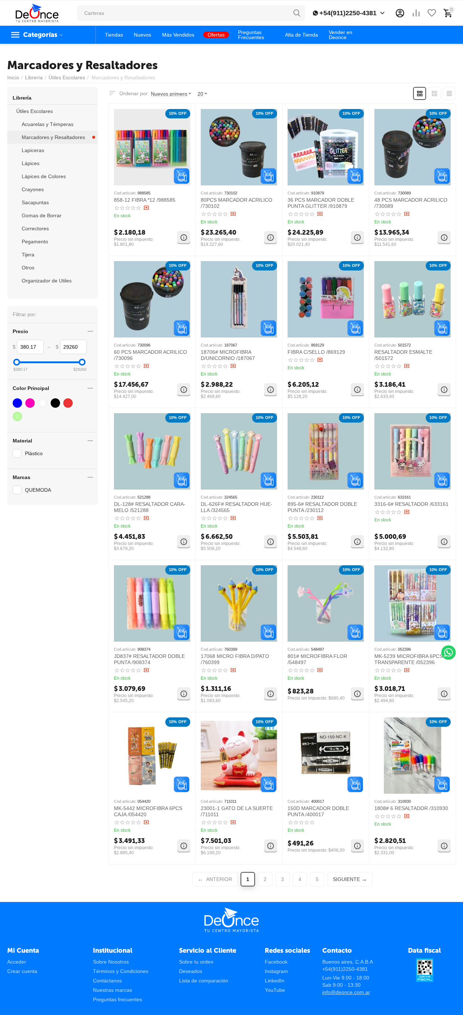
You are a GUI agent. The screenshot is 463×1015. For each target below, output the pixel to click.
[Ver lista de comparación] (416, 13)
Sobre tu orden (196, 962)
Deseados (190, 971)
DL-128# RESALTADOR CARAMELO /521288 (150, 507)
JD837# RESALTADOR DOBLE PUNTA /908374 (149, 659)
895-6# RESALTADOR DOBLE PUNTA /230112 (322, 507)
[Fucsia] (31, 403)
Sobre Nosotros (111, 962)
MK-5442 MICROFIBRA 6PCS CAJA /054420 (148, 811)
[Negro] (56, 403)
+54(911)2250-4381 (348, 13)
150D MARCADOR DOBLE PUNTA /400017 (318, 811)
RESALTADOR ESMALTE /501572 (403, 355)
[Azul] (18, 403)
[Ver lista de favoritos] (432, 13)
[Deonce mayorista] (37, 13)
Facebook (276, 962)
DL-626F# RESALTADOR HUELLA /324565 (236, 507)
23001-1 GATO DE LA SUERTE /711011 (237, 811)
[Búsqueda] (297, 13)
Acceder (16, 962)
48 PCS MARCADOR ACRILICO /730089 (410, 203)
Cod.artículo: (125, 193)
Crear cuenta (22, 971)
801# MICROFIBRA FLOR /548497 (317, 659)
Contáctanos (107, 980)
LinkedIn (274, 980)
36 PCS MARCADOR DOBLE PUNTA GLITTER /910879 (321, 203)
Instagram (276, 971)
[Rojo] (69, 403)
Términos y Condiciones (120, 971)
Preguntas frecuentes (117, 999)
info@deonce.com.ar (346, 992)
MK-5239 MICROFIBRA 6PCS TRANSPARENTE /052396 (408, 659)
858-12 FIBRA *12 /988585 (144, 200)
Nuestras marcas (112, 990)
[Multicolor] (43, 403)
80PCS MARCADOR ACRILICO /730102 (236, 203)
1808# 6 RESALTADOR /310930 (411, 808)
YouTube (275, 990)
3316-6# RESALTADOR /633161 (411, 504)
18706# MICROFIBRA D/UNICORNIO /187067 (228, 355)
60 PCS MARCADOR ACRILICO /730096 (150, 355)
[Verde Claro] (18, 416)
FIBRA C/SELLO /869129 (316, 352)
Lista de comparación (203, 980)
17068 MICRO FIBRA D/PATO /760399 (235, 659)
